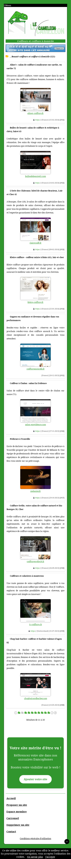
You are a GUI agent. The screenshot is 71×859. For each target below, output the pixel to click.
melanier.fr (35, 491)
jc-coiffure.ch (35, 624)
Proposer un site (16, 804)
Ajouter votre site (35, 779)
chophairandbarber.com (35, 698)
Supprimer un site (17, 824)
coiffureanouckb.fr (36, 368)
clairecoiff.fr (35, 242)
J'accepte (50, 856)
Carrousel (12, 818)
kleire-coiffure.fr (35, 302)
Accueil (11, 798)
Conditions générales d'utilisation (35, 838)
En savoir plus (35, 856)
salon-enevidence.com (35, 424)
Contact (11, 831)
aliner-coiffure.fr (35, 113)
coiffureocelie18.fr (35, 561)
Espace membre (16, 811)
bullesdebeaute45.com (35, 176)
